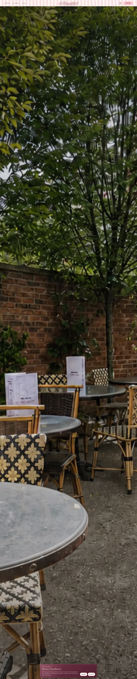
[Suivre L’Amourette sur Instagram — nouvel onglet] (120, 3)
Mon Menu (7, 3)
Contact (24, 3)
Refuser (83, 674)
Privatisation (16, 3)
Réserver (128, 3)
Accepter (91, 674)
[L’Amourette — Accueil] (68, 3)
